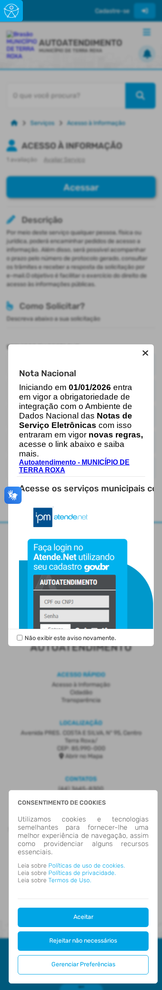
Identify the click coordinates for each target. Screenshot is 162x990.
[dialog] (83, 887)
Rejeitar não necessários (83, 940)
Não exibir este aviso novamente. (70, 638)
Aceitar (83, 917)
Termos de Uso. (69, 880)
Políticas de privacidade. (82, 873)
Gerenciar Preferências (83, 964)
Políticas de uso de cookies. (86, 865)
